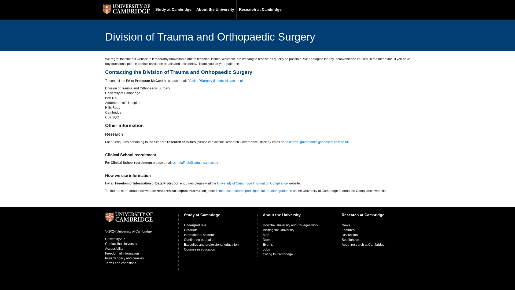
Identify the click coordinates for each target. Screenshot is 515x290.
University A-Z (115, 239)
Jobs (266, 249)
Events (268, 245)
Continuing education (199, 240)
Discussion (350, 235)
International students (199, 235)
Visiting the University (278, 230)
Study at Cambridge (173, 9)
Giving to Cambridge (278, 254)
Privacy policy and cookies (124, 258)
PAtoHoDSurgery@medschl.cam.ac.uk (215, 81)
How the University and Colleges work (290, 225)
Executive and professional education (211, 245)
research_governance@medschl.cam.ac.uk (317, 142)
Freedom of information (122, 253)
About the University (215, 9)
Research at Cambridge (260, 9)
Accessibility (114, 249)
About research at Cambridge (363, 245)
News (267, 240)
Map (266, 235)
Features (348, 230)
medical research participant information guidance (255, 191)
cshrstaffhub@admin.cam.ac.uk (195, 163)
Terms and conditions (120, 263)
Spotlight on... (352, 240)
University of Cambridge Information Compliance (252, 183)
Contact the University (121, 244)
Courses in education (199, 249)
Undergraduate (195, 225)
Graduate (191, 230)
